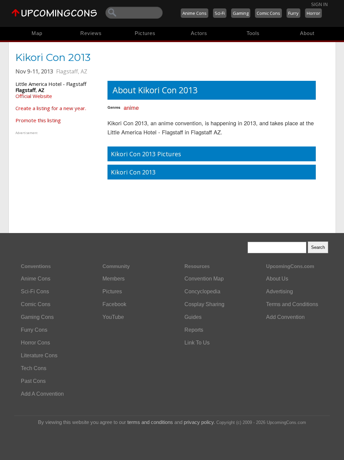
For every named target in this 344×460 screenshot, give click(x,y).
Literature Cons (39, 355)
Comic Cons (268, 13)
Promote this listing (38, 120)
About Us (277, 279)
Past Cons (33, 381)
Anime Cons (194, 13)
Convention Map (204, 279)
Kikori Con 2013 (133, 172)
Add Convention (285, 317)
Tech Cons (33, 368)
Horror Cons (35, 343)
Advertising (279, 291)
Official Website (33, 96)
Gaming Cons (37, 317)
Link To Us (197, 343)
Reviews (91, 33)
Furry (293, 13)
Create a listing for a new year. (50, 108)
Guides (193, 317)
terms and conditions (150, 422)
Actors (199, 33)
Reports (193, 330)
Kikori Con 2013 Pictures (146, 154)
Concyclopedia (202, 291)
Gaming (241, 13)
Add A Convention (42, 394)
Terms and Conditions (292, 304)
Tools (253, 33)
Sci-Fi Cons (35, 291)
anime (131, 107)
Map (37, 33)
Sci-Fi (220, 13)
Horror (313, 13)
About (307, 33)
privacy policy (199, 422)
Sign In (319, 4)
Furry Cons (34, 330)
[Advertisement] (57, 178)
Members (113, 279)
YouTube (113, 317)
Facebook (114, 304)
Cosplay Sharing (204, 304)
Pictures (145, 33)
